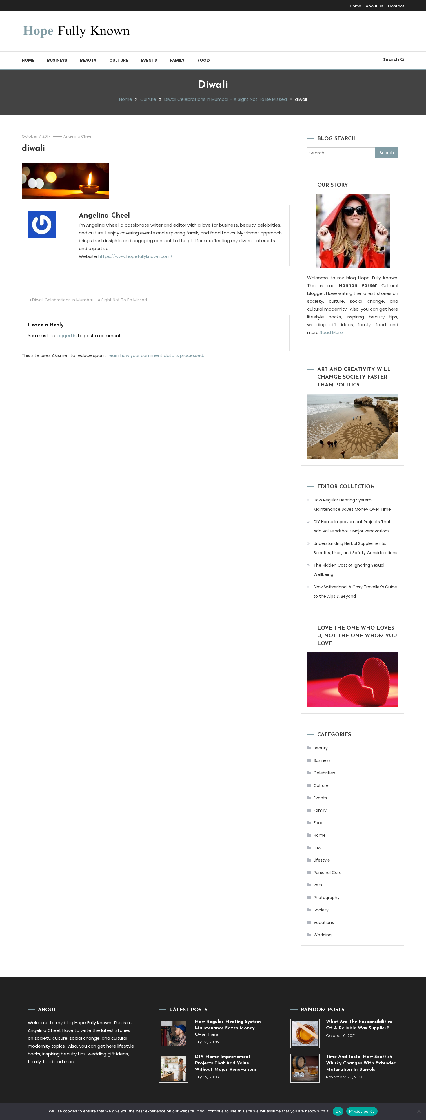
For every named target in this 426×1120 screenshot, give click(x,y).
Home (355, 6)
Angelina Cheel (77, 136)
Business (57, 60)
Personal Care (328, 872)
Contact (396, 6)
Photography (327, 897)
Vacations (324, 922)
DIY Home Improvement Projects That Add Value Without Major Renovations (352, 526)
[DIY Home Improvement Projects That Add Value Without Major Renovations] (173, 1068)
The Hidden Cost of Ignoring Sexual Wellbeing (349, 569)
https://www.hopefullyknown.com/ (135, 256)
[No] (419, 1111)
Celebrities (324, 773)
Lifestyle (322, 860)
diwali (33, 148)
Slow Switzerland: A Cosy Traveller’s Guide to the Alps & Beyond (355, 591)
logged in (67, 336)
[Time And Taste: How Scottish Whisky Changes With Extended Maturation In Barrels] (305, 1068)
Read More (331, 332)
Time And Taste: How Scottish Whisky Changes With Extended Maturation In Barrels (361, 1063)
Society (321, 910)
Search (391, 59)
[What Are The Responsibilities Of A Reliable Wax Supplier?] (305, 1033)
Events (149, 60)
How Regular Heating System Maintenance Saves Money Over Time (352, 504)
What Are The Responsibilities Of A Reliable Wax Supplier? (359, 1024)
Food (203, 60)
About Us (374, 6)
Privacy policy (362, 1111)
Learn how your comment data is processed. (156, 355)
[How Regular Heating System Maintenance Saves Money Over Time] (173, 1033)
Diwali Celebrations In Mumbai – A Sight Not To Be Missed (89, 300)
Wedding (323, 935)
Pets (318, 885)
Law (317, 848)
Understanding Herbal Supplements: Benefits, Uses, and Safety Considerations (355, 548)
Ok (338, 1111)
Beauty (88, 60)
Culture (118, 60)
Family (177, 60)
